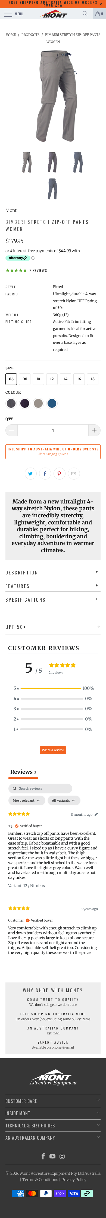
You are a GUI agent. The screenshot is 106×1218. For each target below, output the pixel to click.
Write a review (53, 750)
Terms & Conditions (40, 1179)
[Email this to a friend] (74, 474)
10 (38, 379)
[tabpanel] (53, 873)
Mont (11, 210)
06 (11, 379)
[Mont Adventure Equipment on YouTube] (53, 1157)
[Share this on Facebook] (45, 474)
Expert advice (53, 1042)
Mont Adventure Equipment (45, 1173)
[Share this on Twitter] (31, 474)
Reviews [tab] (23, 771)
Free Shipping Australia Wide (53, 1014)
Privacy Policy (73, 1179)
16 (79, 379)
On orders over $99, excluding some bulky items (53, 1019)
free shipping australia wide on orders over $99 (53, 4)
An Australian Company (53, 1028)
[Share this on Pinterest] (60, 474)
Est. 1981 (53, 1033)
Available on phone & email (53, 1047)
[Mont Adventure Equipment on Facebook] (43, 1157)
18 (93, 379)
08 (25, 379)
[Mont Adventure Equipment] (53, 13)
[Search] (87, 13)
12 (52, 379)
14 (65, 379)
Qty (9, 419)
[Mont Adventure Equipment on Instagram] (62, 1157)
